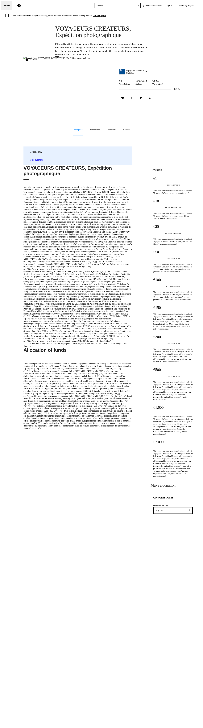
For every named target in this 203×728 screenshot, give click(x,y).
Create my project (186, 5)
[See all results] (138, 5)
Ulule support (99, 15)
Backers (126, 130)
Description (78, 130)
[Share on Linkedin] (149, 97)
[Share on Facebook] (131, 97)
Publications (94, 130)
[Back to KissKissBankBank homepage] (17, 5)
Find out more (36, 160)
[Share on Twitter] (140, 97)
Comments (111, 130)
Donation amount (160, 506)
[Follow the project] (122, 97)
